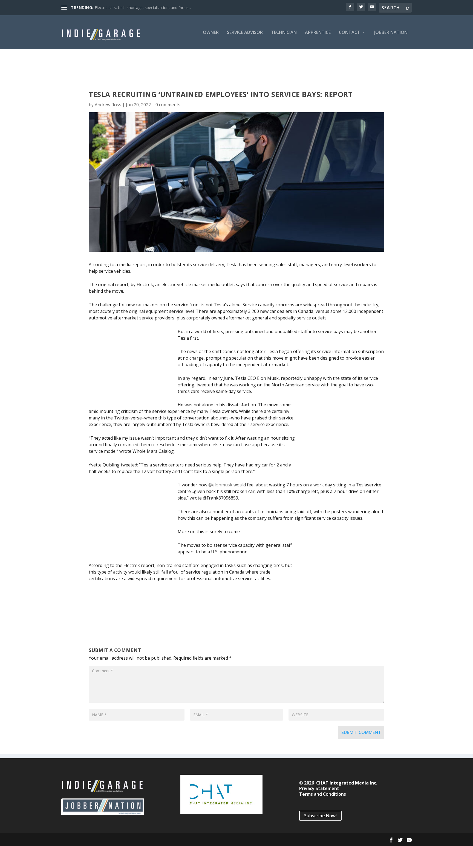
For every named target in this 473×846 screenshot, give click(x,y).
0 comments (167, 105)
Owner (211, 32)
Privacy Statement (319, 788)
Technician (284, 32)
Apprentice (318, 32)
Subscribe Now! (320, 816)
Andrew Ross (108, 105)
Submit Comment (361, 732)
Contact (349, 32)
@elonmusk (220, 485)
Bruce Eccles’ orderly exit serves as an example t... (139, 7)
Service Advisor (245, 32)
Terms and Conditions (322, 794)
